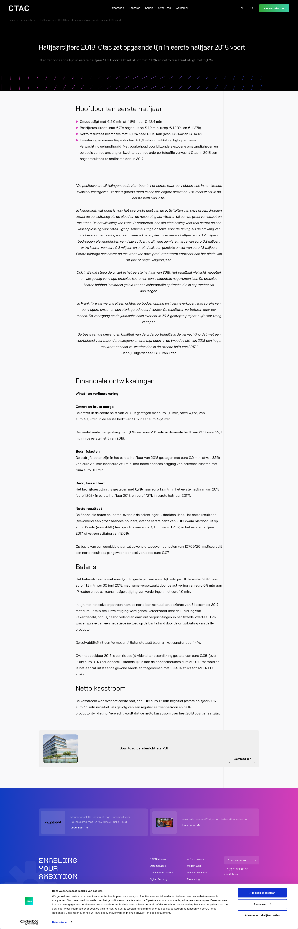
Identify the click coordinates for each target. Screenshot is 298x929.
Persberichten (28, 20)
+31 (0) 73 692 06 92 (236, 869)
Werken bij (182, 7)
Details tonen (60, 922)
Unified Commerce (197, 872)
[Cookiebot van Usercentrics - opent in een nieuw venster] (29, 922)
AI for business (195, 859)
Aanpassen (260, 903)
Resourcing (193, 879)
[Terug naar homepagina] (19, 8)
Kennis (149, 7)
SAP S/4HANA (158, 859)
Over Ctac (164, 7)
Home (12, 20)
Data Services (158, 865)
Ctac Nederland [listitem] (237, 860)
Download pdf (242, 758)
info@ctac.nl (231, 874)
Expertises (117, 7)
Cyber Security (158, 879)
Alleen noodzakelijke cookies (262, 915)
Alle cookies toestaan (262, 892)
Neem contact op (274, 8)
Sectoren (134, 7)
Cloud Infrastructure (161, 872)
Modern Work (194, 865)
